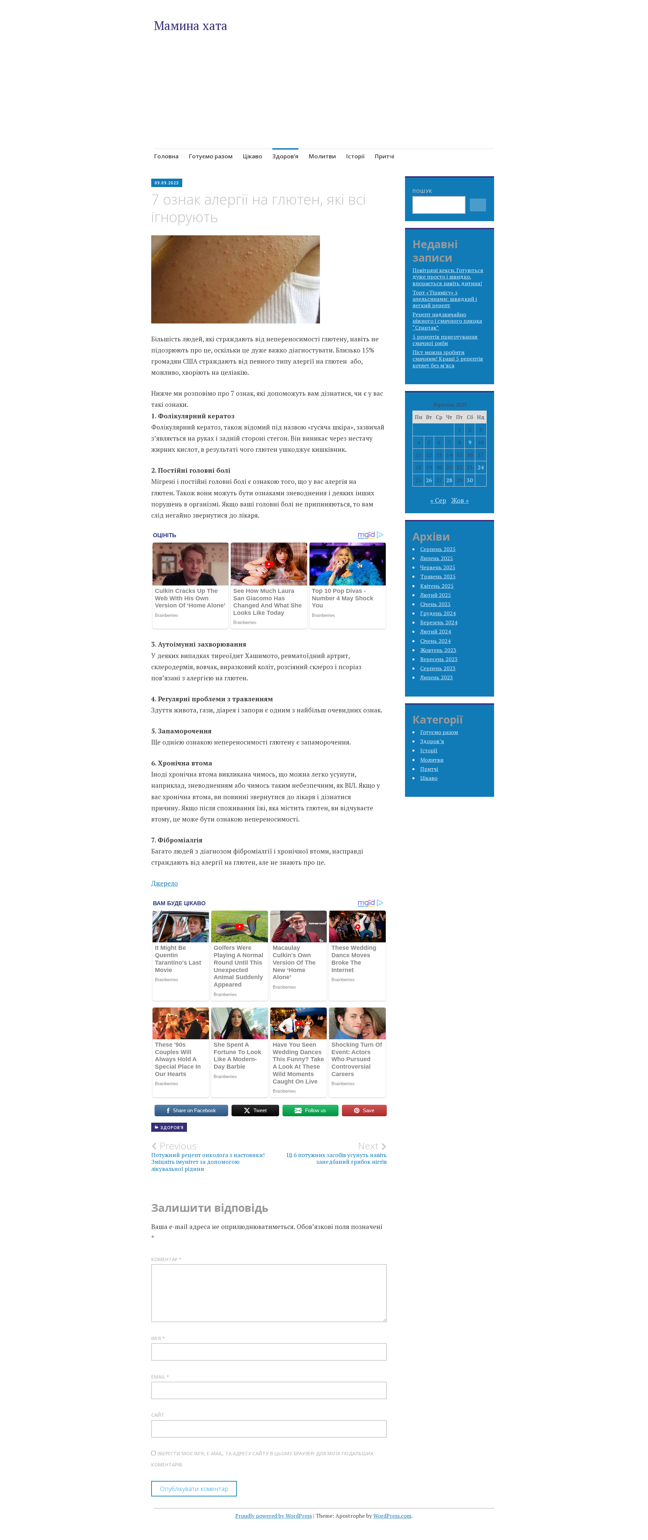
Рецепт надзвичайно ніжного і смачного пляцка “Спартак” (447, 321)
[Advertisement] (324, 106)
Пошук (422, 191)
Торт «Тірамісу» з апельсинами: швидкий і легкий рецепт (444, 299)
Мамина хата (190, 25)
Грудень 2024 (438, 613)
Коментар (166, 1259)
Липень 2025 (436, 558)
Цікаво (252, 156)
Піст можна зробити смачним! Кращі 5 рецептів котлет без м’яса (447, 358)
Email (160, 1377)
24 (481, 467)
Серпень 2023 (438, 668)
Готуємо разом (211, 156)
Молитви (322, 156)
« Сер (438, 500)
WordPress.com (392, 1515)
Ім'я (158, 1338)
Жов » (460, 500)
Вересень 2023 (439, 659)
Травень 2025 (438, 576)
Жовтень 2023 (438, 650)
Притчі (384, 156)
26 (429, 480)
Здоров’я (285, 156)
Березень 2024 (438, 622)
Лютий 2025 (435, 595)
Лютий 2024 (435, 631)
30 (470, 480)
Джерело (164, 883)
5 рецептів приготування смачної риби (445, 340)
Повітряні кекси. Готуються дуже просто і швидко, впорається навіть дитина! (447, 276)
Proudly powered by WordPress (273, 1515)
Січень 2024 (435, 641)
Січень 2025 (435, 604)
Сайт (157, 1415)
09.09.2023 (167, 183)
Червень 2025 (437, 567)
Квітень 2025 (437, 586)
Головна (166, 156)
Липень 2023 (436, 677)
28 (449, 480)
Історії (355, 156)
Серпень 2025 (438, 549)
